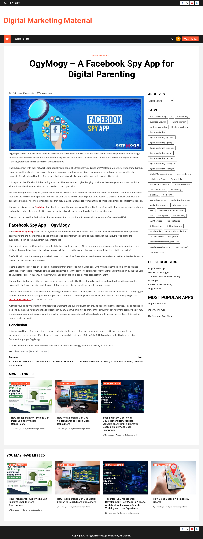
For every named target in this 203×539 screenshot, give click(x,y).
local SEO (154, 194)
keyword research (182, 184)
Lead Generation (157, 189)
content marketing (158, 127)
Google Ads (176, 179)
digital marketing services (161, 158)
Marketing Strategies (180, 200)
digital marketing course (161, 153)
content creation (178, 121)
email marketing (184, 174)
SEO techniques (174, 226)
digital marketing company (162, 148)
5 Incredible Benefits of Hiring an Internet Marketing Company (112, 359)
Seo (151, 215)
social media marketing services (164, 241)
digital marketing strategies (162, 163)
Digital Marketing (100, 55)
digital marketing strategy (162, 168)
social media (155, 231)
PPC (152, 210)
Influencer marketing (159, 184)
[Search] (172, 39)
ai (171, 116)
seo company (179, 215)
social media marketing (175, 231)
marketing (167, 194)
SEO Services (156, 220)
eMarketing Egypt (158, 179)
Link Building (175, 189)
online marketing (180, 205)
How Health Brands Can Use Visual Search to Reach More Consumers (73, 420)
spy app (44, 351)
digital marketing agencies (162, 137)
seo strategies (173, 220)
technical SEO (181, 247)
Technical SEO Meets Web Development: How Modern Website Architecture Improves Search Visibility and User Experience (120, 423)
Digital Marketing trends (161, 174)
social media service (20, 299)
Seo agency (163, 215)
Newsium (111, 535)
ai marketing (182, 116)
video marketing (157, 252)
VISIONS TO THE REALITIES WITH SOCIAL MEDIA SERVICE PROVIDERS (41, 361)
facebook (34, 351)
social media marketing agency (164, 236)
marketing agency (158, 200)
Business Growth (158, 121)
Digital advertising (179, 127)
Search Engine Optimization (171, 210)
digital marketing (157, 132)
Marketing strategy (159, 205)
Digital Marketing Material (48, 20)
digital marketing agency (161, 142)
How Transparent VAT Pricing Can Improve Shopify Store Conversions (30, 420)
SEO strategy (156, 226)
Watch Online (190, 39)
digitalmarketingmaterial (23, 93)
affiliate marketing (158, 116)
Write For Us (22, 39)
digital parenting (21, 351)
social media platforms (160, 247)
